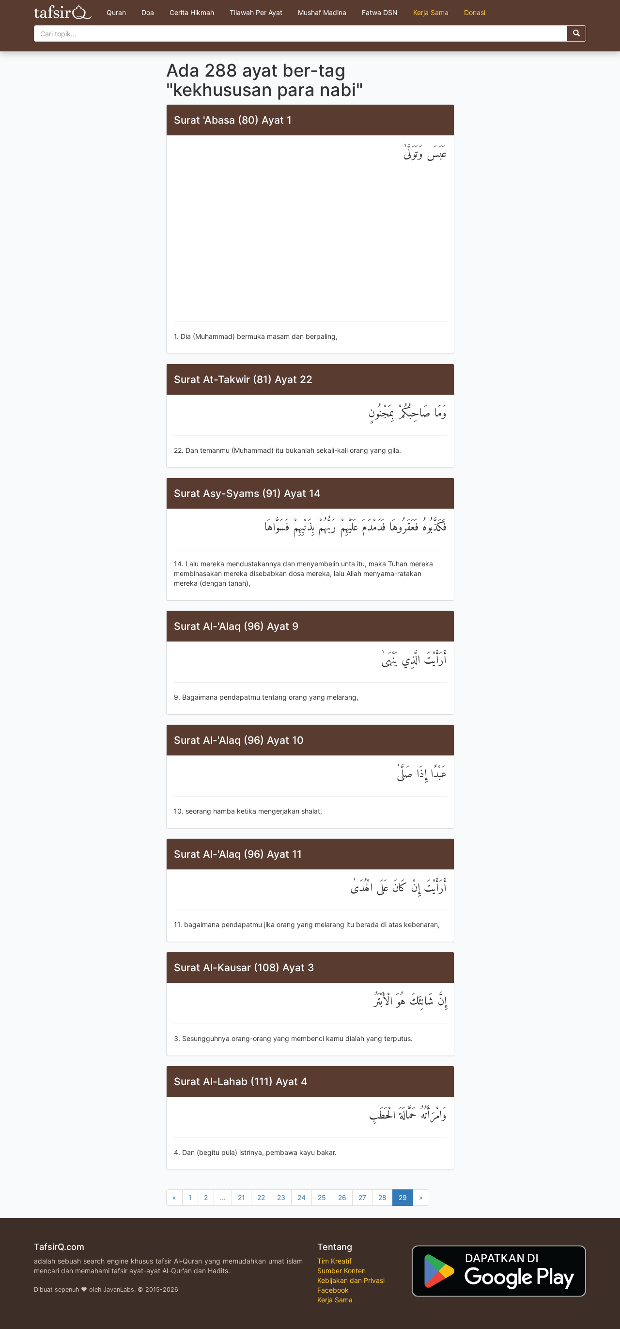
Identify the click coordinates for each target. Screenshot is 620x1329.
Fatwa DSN (380, 12)
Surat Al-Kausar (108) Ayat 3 (244, 967)
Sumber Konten (341, 1270)
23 (281, 1197)
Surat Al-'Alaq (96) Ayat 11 (238, 854)
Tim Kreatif (334, 1261)
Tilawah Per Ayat (256, 12)
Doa (147, 12)
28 (382, 1197)
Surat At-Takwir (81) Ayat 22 (243, 379)
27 (362, 1197)
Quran (116, 12)
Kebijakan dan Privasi (351, 1280)
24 (301, 1197)
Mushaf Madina (322, 12)
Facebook (333, 1290)
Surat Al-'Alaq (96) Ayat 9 (236, 626)
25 (322, 1197)
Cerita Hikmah (192, 12)
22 (261, 1197)
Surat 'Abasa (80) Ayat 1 (233, 120)
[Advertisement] (310, 244)
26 (342, 1197)
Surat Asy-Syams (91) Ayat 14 (247, 493)
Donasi (474, 12)
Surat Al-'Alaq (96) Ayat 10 (239, 740)
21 (241, 1197)
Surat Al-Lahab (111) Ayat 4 (241, 1081)
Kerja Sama (431, 12)
